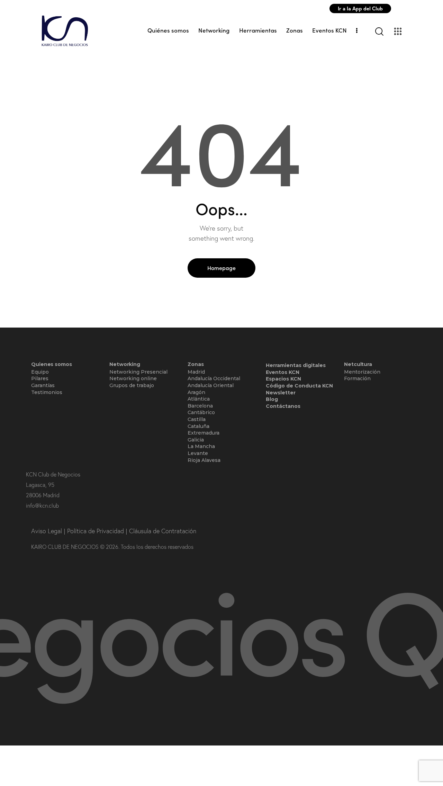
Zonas (196, 364)
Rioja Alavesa (204, 460)
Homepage (221, 267)
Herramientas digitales (296, 365)
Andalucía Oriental (211, 385)
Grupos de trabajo (131, 385)
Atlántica (199, 399)
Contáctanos (283, 406)
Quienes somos (51, 364)
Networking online (133, 378)
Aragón (196, 392)
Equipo (40, 372)
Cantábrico (201, 412)
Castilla (197, 419)
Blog (272, 399)
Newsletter (281, 393)
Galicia (196, 440)
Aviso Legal (47, 531)
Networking (124, 364)
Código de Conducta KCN (299, 386)
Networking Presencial (138, 372)
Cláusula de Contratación (162, 531)
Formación (357, 378)
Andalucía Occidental (214, 378)
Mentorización (362, 372)
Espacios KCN (283, 379)
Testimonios (46, 392)
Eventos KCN (282, 372)
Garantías (43, 385)
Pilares (39, 378)
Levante (198, 453)
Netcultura (358, 364)
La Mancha (201, 446)
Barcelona (200, 406)
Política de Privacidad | (98, 531)
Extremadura (203, 433)
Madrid (196, 372)
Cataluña (198, 426)
